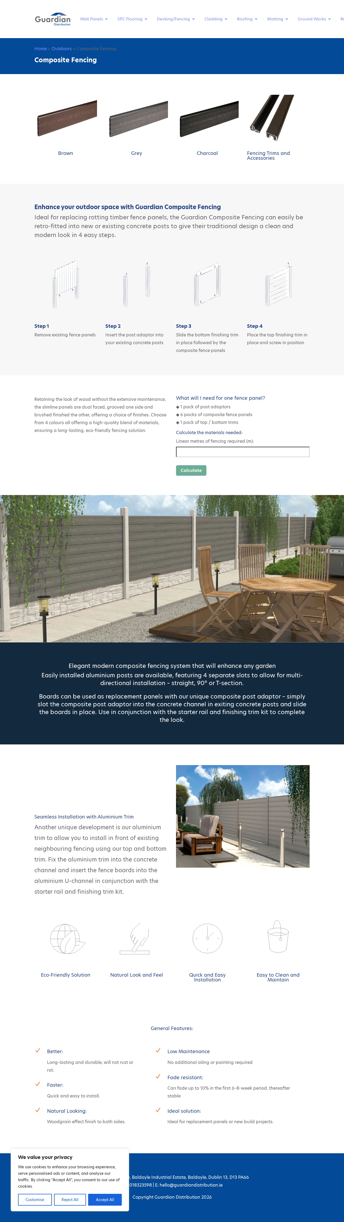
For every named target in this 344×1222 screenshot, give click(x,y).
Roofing (245, 19)
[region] (70, 1179)
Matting (275, 19)
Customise (35, 1199)
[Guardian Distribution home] (52, 19)
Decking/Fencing (173, 19)
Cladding (214, 19)
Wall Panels (91, 19)
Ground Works (312, 19)
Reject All (70, 1199)
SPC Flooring (129, 19)
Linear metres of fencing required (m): (215, 441)
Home (40, 49)
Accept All (105, 1199)
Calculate (191, 470)
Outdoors (62, 49)
